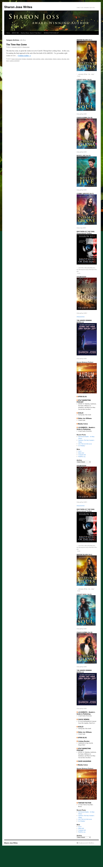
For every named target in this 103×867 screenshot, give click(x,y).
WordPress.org (81, 456)
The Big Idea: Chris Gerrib (84, 414)
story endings (36, 59)
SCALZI (80, 413)
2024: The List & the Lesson (85, 444)
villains (55, 59)
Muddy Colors (83, 424)
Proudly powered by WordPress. (86, 843)
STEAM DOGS (80, 317)
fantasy (24, 59)
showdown (29, 59)
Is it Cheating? (81, 445)
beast (13, 59)
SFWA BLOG (82, 396)
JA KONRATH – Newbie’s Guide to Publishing (86, 428)
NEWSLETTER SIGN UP (51, 33)
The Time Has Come (16, 44)
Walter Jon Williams (85, 418)
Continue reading (24, 55)
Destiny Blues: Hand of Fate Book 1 (31, 33)
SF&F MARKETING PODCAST (84, 401)
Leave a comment (14, 61)
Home (8, 33)
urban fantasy (48, 59)
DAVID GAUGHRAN (84, 761)
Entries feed (81, 453)
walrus (59, 59)
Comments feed (82, 454)
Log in (79, 451)
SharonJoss (26, 47)
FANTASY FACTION (84, 803)
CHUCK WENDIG (83, 719)
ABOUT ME (15, 33)
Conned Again (81, 420)
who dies (63, 59)
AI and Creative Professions (85, 431)
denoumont (18, 59)
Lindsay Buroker (84, 741)
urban (42, 59)
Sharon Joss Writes (18, 7)
